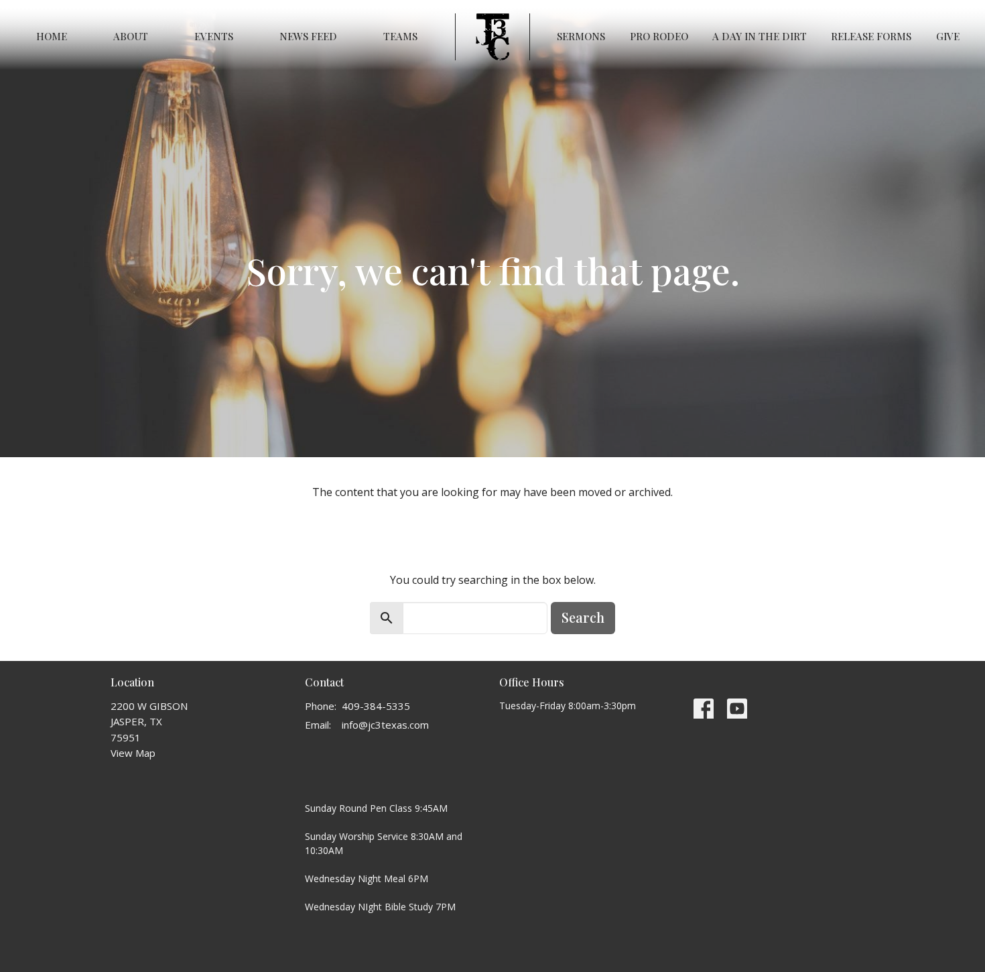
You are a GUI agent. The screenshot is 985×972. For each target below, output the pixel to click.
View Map (133, 753)
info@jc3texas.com (385, 724)
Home (51, 36)
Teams (400, 36)
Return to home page (492, 529)
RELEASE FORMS (871, 36)
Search (583, 617)
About (130, 36)
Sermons (581, 36)
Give (948, 36)
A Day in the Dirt (759, 36)
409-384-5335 (376, 706)
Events (213, 36)
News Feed (308, 36)
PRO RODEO (659, 36)
